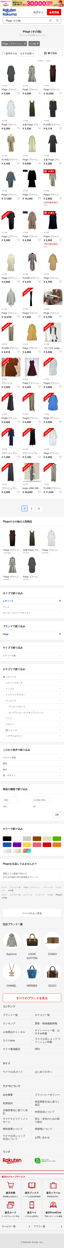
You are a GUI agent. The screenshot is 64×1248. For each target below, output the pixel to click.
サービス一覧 (9, 1226)
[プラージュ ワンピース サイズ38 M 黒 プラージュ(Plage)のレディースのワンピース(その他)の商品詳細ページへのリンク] (11, 437)
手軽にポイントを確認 (53, 1214)
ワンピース (11, 700)
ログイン (38, 12)
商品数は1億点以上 (10, 1194)
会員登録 (54, 12)
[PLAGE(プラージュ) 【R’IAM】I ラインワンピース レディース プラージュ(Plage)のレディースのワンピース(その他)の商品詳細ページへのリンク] (53, 472)
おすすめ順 (26, 53)
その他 (33, 43)
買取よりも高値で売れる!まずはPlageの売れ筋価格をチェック (20, 875)
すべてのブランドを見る (32, 998)
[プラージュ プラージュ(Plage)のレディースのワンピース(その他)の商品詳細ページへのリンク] (11, 367)
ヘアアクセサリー (14, 735)
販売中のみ (11, 53)
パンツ (9, 718)
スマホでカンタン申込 (10, 1214)
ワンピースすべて (17, 706)
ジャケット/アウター (15, 694)
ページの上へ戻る (32, 913)
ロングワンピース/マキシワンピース (26, 712)
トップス (10, 688)
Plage (6, 634)
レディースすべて (14, 682)
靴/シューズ (11, 729)
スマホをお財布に (32, 1214)
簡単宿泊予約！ (53, 1194)
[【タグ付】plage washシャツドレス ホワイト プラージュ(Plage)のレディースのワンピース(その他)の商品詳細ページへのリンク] (53, 332)
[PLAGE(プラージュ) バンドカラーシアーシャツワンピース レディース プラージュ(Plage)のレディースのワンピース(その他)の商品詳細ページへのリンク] (32, 262)
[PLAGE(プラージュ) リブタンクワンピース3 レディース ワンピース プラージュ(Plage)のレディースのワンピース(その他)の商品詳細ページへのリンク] (11, 332)
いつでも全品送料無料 (32, 1194)
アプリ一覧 (39, 1226)
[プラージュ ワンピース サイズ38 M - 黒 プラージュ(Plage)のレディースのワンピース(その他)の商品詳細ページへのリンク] (32, 437)
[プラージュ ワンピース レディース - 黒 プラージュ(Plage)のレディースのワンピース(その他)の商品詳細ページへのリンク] (11, 472)
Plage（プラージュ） (12, 43)
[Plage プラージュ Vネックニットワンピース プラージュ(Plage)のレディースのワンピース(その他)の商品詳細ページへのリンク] (53, 297)
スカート (10, 723)
